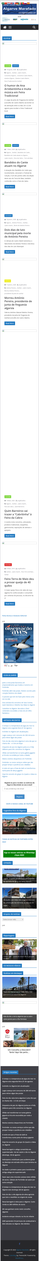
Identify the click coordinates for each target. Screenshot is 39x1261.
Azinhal (14, 73)
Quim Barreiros (19, 507)
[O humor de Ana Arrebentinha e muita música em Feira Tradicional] (19, 52)
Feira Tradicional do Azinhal (13, 81)
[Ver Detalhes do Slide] (19, 876)
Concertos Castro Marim (24, 76)
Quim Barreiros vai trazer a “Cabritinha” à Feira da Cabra (18, 514)
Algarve (8, 73)
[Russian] (25, 3)
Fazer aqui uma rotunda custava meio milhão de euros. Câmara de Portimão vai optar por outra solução (19, 1179)
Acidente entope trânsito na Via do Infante (18, 1216)
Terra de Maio (28, 158)
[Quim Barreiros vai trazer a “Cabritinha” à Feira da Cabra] (19, 411)
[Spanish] (28, 3)
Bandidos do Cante (24, 152)
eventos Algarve (9, 78)
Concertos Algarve (10, 76)
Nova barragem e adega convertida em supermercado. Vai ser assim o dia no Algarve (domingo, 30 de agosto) (19, 1152)
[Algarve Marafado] (4, 27)
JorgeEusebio (23, 70)
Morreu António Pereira (11, 291)
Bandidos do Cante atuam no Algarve (16, 155)
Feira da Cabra (18, 158)
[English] (11, 3)
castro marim (22, 73)
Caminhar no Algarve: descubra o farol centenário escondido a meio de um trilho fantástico (17, 710)
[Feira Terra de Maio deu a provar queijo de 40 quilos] (19, 551)
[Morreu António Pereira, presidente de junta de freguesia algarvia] (19, 267)
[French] (14, 3)
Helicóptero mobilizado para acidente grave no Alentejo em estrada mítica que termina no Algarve (19, 1162)
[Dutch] (8, 3)
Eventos (15, 66)
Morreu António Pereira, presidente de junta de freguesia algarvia (18, 303)
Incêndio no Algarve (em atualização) (15, 732)
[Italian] (20, 3)
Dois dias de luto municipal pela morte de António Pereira (17, 233)
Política (7, 281)
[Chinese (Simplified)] (5, 3)
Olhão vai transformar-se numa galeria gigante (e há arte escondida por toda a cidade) (17, 1115)
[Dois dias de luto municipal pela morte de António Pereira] (19, 202)
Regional (8, 564)
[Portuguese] (22, 3)
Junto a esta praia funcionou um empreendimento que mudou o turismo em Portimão (17, 685)
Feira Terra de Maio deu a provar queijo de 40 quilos (19, 582)
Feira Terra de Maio (27, 572)
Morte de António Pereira (21, 225)
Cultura (7, 66)
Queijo (6, 574)
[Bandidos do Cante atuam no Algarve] (19, 132)
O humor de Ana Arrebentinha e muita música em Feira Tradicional (17, 90)
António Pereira (17, 223)
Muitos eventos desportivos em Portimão (17, 759)
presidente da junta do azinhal (13, 293)
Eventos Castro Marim (22, 78)
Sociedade (8, 215)
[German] (17, 3)
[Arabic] (3, 3)
